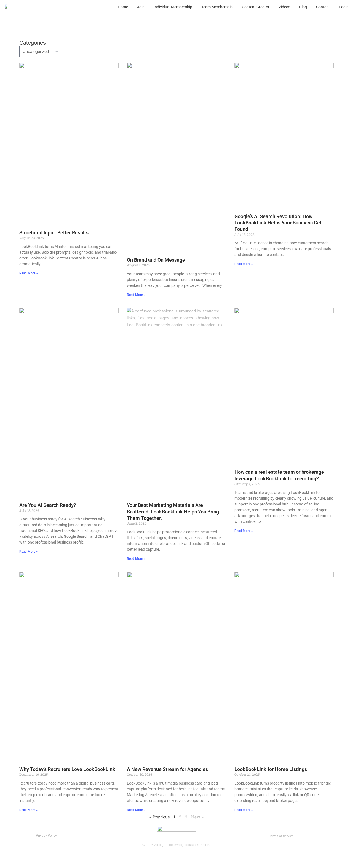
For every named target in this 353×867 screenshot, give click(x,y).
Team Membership (217, 7)
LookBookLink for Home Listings (270, 769)
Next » (197, 817)
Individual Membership (173, 7)
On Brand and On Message (156, 260)
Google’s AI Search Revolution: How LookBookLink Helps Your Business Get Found (278, 222)
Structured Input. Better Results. (54, 233)
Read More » (28, 273)
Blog (303, 7)
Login (344, 7)
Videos (284, 7)
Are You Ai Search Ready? (47, 505)
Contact (323, 7)
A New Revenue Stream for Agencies (167, 769)
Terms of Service (281, 836)
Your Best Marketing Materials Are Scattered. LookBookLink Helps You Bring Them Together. (173, 511)
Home (123, 7)
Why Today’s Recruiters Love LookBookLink (67, 769)
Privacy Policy (46, 835)
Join (141, 7)
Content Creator (255, 7)
